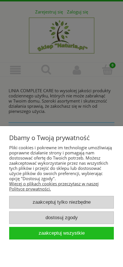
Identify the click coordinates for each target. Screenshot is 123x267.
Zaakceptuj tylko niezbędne (62, 202)
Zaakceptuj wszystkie (62, 233)
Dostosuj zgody (61, 217)
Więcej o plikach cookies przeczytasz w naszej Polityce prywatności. (54, 186)
